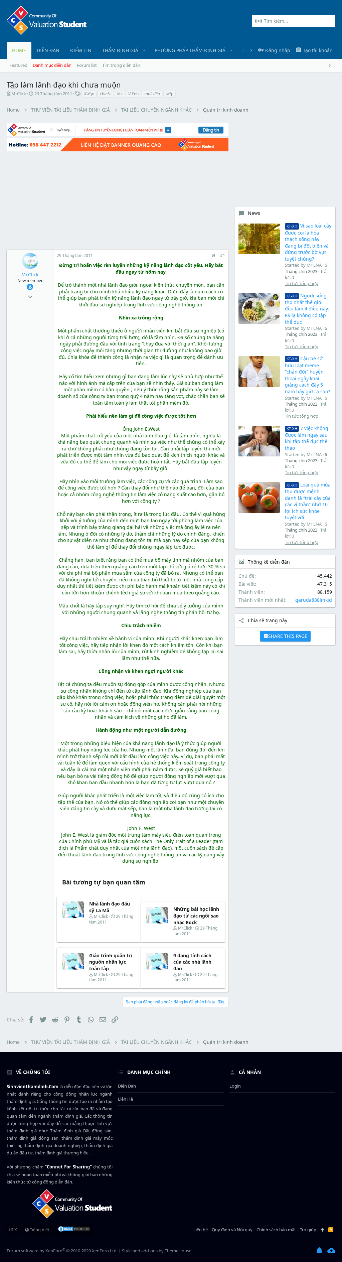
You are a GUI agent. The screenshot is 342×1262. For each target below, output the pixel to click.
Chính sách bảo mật (276, 1230)
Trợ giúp (308, 1230)
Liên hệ (125, 1099)
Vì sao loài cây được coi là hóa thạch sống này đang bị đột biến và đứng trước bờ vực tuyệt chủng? (308, 242)
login (235, 1086)
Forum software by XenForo (62, 1251)
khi (120, 94)
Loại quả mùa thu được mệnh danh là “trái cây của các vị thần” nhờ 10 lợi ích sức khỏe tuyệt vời (308, 501)
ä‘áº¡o (89, 94)
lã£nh (133, 94)
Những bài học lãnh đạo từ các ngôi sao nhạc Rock (196, 915)
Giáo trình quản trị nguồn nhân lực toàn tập (110, 962)
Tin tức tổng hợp (301, 283)
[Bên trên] (322, 1230)
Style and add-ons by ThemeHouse (156, 1251)
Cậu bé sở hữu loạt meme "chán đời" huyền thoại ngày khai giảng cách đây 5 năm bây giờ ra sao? (307, 374)
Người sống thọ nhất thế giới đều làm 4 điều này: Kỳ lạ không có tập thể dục (307, 308)
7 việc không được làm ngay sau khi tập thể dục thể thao (306, 438)
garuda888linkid (313, 600)
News (254, 213)
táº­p (169, 94)
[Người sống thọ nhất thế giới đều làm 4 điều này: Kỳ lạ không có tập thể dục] (259, 308)
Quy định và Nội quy (232, 1230)
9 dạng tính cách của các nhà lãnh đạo (192, 962)
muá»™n (152, 94)
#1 (222, 255)
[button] (144, 50)
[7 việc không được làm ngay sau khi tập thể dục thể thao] (259, 441)
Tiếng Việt (39, 1230)
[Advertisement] (117, 199)
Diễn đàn (127, 1086)
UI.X (13, 1230)
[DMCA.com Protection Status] (74, 1230)
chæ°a (106, 94)
